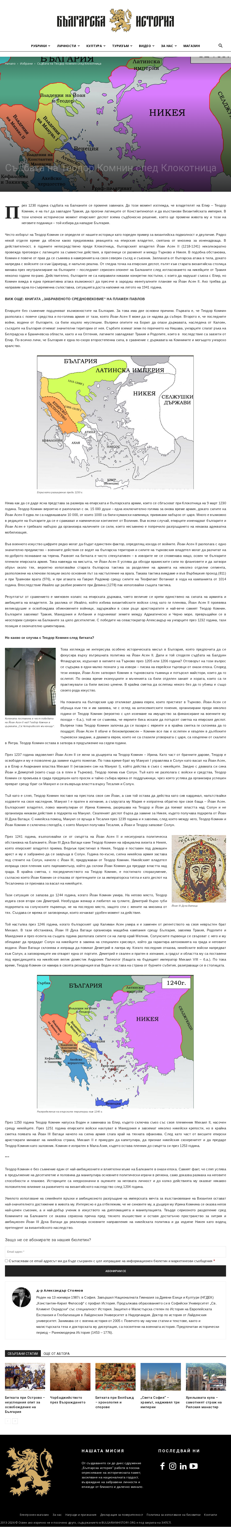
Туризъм (120, 46)
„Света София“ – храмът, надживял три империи (160, 1402)
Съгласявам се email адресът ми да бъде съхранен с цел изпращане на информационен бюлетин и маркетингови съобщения (111, 1261)
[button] (220, 46)
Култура (94, 46)
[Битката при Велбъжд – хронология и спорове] (115, 1377)
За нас (167, 46)
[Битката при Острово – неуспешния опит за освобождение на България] (25, 1377)
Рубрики (39, 46)
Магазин (191, 46)
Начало (10, 63)
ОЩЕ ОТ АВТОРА (57, 1354)
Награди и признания (81, 1515)
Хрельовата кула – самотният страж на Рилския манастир (204, 1402)
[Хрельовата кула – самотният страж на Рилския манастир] (206, 1377)
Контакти (210, 1515)
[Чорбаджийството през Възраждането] (70, 1377)
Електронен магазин (34, 1515)
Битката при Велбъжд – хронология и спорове (114, 1402)
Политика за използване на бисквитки (174, 1515)
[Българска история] (115, 20)
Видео (145, 46)
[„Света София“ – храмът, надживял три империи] (161, 1377)
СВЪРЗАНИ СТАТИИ (23, 1354)
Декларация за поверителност (121, 1515)
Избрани (26, 63)
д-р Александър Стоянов (59, 1290)
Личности (66, 46)
